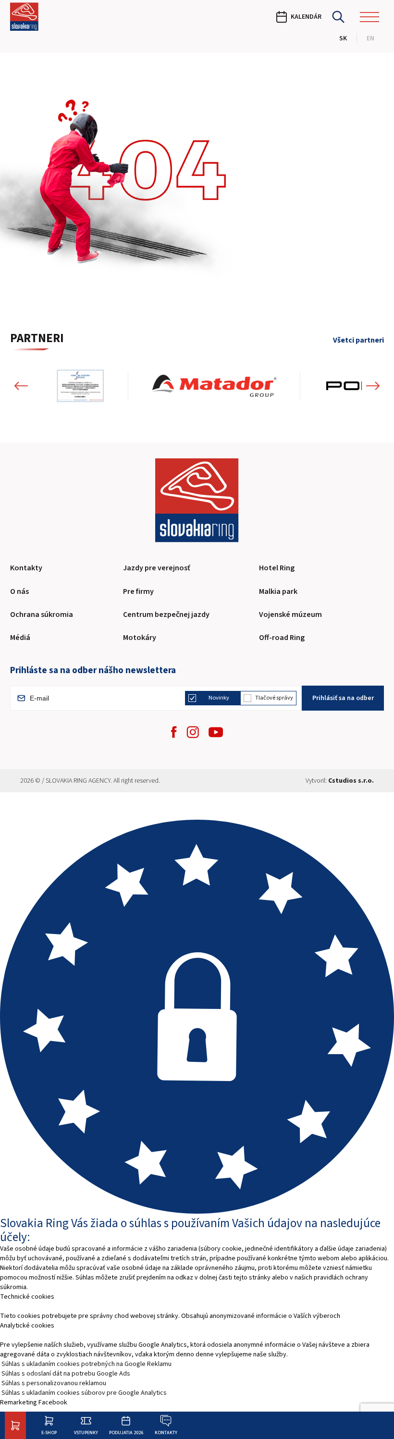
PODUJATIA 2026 (126, 1432)
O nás (19, 591)
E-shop (49, 1432)
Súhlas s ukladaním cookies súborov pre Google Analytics (84, 1393)
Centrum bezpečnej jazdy (166, 614)
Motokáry (139, 637)
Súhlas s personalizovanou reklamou (53, 1383)
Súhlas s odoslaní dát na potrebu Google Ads (65, 1373)
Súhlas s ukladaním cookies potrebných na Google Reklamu (86, 1364)
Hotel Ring (277, 568)
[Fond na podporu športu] (80, 386)
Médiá (20, 637)
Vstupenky (86, 1432)
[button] (21, 386)
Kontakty (166, 1432)
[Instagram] (192, 732)
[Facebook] (174, 732)
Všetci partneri (358, 340)
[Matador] (214, 386)
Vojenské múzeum (290, 614)
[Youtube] (216, 732)
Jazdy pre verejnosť (156, 568)
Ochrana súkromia (41, 614)
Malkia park (278, 591)
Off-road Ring (282, 637)
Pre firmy (138, 591)
